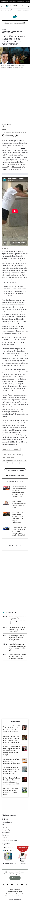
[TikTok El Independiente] (26, 885)
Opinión (3, 10)
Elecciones (16, 449)
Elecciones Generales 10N (15, 23)
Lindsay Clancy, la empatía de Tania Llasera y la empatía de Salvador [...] (17, 656)
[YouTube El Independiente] (12, 885)
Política (4, 29)
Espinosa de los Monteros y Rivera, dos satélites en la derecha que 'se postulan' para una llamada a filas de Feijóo (19, 531)
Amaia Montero (20, 1)
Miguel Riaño (6, 125)
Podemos (18, 369)
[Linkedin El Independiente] (22, 885)
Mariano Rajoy (17, 167)
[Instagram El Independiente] (17, 885)
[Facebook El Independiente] (7, 885)
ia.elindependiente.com (9, 863)
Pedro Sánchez (7, 463)
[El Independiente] (15, 6)
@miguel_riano (6, 129)
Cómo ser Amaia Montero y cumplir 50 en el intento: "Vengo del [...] (17, 629)
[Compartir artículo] (3, 135)
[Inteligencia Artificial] (8, 860)
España (10, 10)
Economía (18, 10)
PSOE (6, 265)
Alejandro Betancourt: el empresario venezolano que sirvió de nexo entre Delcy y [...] (17, 647)
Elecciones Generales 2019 (10, 452)
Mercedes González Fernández (10, 840)
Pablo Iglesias (17, 454)
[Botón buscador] (28, 6)
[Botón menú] (2, 6)
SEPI (3, 824)
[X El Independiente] (3, 885)
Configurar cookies (20, 896)
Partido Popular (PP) (8, 457)
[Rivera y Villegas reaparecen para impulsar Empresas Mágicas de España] (6, 504)
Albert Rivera (7, 449)
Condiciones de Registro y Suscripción (15, 893)
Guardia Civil (5, 835)
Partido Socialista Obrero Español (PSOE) (14, 460)
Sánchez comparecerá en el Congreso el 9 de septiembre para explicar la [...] (17, 620)
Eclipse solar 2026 (7, 822)
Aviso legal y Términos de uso (15, 891)
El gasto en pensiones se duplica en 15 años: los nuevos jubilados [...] (16, 638)
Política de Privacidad (15, 889)
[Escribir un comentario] (16, 135)
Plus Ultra (4, 827)
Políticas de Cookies (9, 896)
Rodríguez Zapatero (7, 830)
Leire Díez (4, 837)
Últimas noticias (12, 1)
